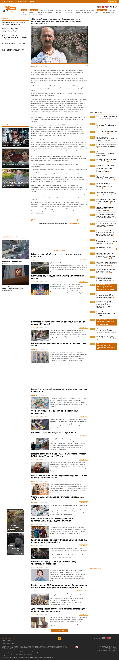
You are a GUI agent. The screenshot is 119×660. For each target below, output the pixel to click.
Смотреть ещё (59, 630)
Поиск (112, 1)
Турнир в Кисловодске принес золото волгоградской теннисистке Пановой (106, 271)
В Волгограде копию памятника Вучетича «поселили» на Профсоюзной (106, 345)
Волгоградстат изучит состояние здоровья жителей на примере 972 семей (106, 139)
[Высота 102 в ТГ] (108, 7)
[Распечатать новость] (87, 19)
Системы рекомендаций (8, 643)
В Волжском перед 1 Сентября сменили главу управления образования (106, 225)
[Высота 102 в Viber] (111, 7)
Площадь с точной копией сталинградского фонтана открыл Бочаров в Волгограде (12, 30)
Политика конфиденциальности (10, 657)
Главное (5, 18)
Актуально (5, 124)
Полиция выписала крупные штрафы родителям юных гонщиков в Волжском (105, 295)
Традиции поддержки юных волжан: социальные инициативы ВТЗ (13, 23)
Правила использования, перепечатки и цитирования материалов (36, 657)
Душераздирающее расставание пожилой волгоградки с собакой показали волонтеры (106, 241)
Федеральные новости (10, 237)
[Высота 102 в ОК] (100, 7)
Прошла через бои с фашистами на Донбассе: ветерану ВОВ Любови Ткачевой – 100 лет (106, 177)
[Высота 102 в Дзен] (106, 7)
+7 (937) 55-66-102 (74, 223)
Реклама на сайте (6, 640)
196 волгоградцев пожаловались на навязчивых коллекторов (105, 153)
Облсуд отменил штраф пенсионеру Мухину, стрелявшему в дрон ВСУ (13, 50)
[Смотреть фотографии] (97, 119)
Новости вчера (33, 1)
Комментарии (82, 220)
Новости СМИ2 (59, 250)
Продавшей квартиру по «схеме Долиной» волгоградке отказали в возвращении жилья (106, 264)
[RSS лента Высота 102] (110, 638)
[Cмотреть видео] (97, 219)
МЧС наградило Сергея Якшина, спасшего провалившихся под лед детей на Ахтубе (106, 201)
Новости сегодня (21, 1)
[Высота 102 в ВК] (98, 7)
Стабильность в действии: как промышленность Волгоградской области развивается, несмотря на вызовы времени (106, 168)
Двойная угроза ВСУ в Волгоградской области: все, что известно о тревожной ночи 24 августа (14, 37)
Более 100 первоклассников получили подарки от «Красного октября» (106, 313)
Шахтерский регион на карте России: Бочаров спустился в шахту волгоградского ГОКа (105, 216)
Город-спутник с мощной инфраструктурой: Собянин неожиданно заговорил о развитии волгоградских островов (105, 304)
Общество (34, 66)
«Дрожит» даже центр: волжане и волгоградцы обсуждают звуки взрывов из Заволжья (106, 330)
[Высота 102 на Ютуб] (103, 7)
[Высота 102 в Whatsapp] (114, 7)
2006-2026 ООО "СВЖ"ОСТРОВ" (10, 638)
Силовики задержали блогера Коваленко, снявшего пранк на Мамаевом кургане (15, 44)
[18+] (116, 7)
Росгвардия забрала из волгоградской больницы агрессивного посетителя (104, 279)
